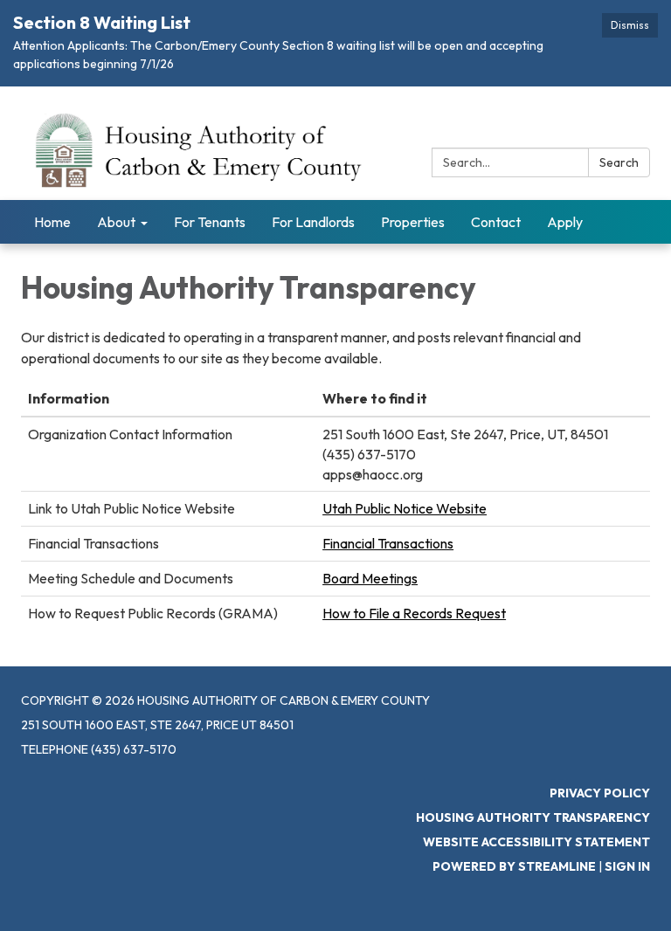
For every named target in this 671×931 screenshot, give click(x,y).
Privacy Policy (600, 793)
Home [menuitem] (52, 222)
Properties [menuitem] (413, 222)
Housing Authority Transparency (533, 817)
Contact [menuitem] (496, 222)
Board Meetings (370, 578)
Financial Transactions (387, 543)
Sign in (627, 866)
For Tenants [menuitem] (210, 222)
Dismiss (630, 24)
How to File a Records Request (414, 613)
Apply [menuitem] (565, 222)
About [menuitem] (116, 222)
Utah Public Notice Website (404, 508)
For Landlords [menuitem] (313, 222)
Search (619, 162)
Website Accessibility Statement (536, 842)
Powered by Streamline (514, 866)
